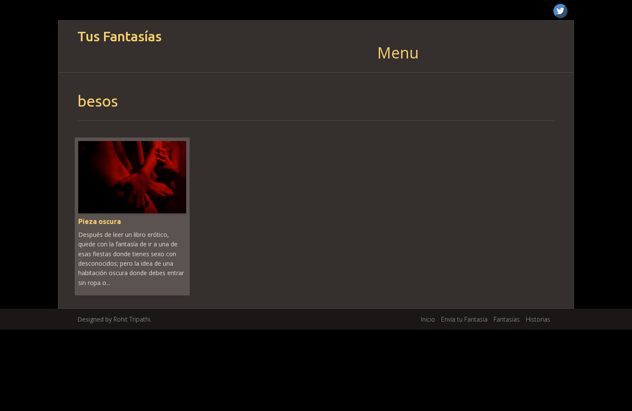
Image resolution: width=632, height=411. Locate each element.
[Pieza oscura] (132, 176)
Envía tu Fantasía (464, 319)
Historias (538, 319)
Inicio (428, 319)
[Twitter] (560, 11)
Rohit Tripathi (132, 319)
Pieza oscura (99, 221)
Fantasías (507, 319)
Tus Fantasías (119, 36)
